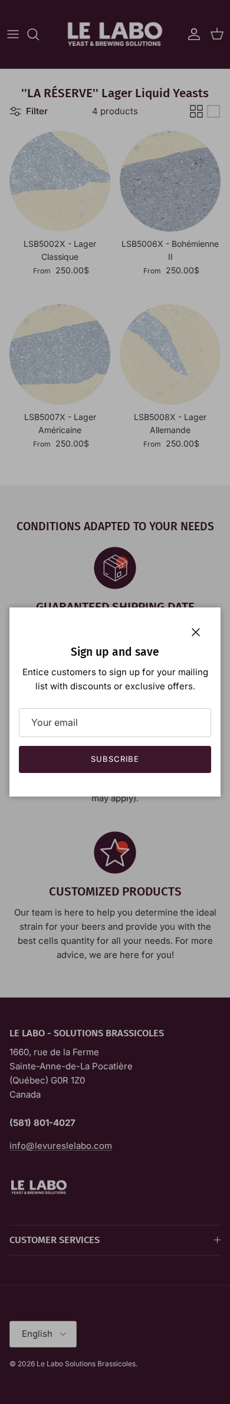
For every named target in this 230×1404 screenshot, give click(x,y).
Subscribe (115, 759)
